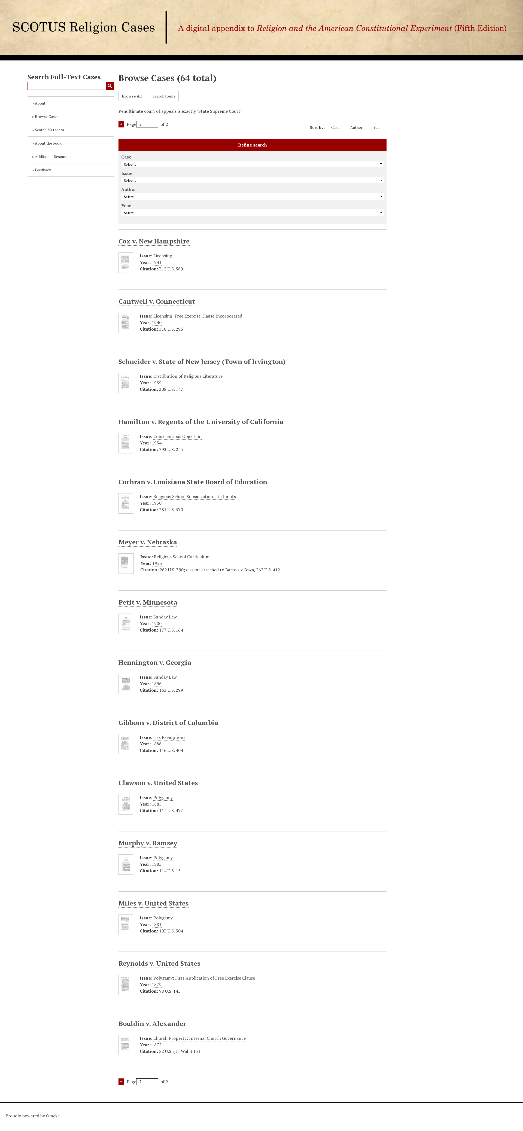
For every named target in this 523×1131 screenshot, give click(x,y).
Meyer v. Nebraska (147, 542)
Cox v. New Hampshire (154, 241)
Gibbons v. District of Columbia (168, 722)
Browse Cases (47, 116)
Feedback (43, 169)
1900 (157, 623)
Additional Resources (53, 156)
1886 (157, 744)
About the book (48, 143)
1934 (157, 443)
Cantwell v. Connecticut (156, 301)
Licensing (162, 256)
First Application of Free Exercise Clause (215, 978)
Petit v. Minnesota (147, 602)
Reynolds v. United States (159, 963)
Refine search (252, 145)
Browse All (132, 96)
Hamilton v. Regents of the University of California (200, 421)
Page (131, 124)
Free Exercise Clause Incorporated (208, 316)
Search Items (164, 96)
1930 (157, 503)
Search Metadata (49, 129)
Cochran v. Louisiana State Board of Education (192, 481)
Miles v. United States (153, 903)
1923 (157, 563)
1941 (157, 262)
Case (335, 127)
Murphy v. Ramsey (147, 843)
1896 (157, 684)
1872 (157, 1045)
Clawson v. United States (158, 782)
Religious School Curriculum (181, 557)
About (40, 103)
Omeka (53, 1116)
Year (377, 127)
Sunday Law (165, 617)
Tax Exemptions (169, 737)
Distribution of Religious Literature (188, 376)
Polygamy (163, 797)
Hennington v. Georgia (154, 662)
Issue (126, 173)
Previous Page (121, 124)
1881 (157, 924)
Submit (110, 86)
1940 (157, 322)
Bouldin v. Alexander (152, 1023)
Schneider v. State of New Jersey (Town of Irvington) (201, 361)
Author (356, 127)
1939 (157, 383)
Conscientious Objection (177, 436)
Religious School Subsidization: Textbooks (194, 496)
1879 (157, 984)
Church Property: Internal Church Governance (199, 1038)
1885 (157, 804)
